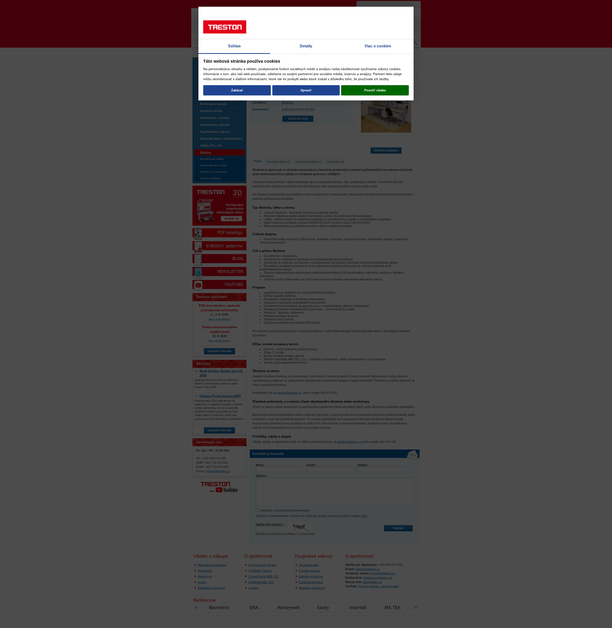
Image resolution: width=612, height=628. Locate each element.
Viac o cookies (378, 46)
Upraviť (306, 90)
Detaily (306, 46)
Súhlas (234, 46)
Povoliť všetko (375, 90)
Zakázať (237, 90)
